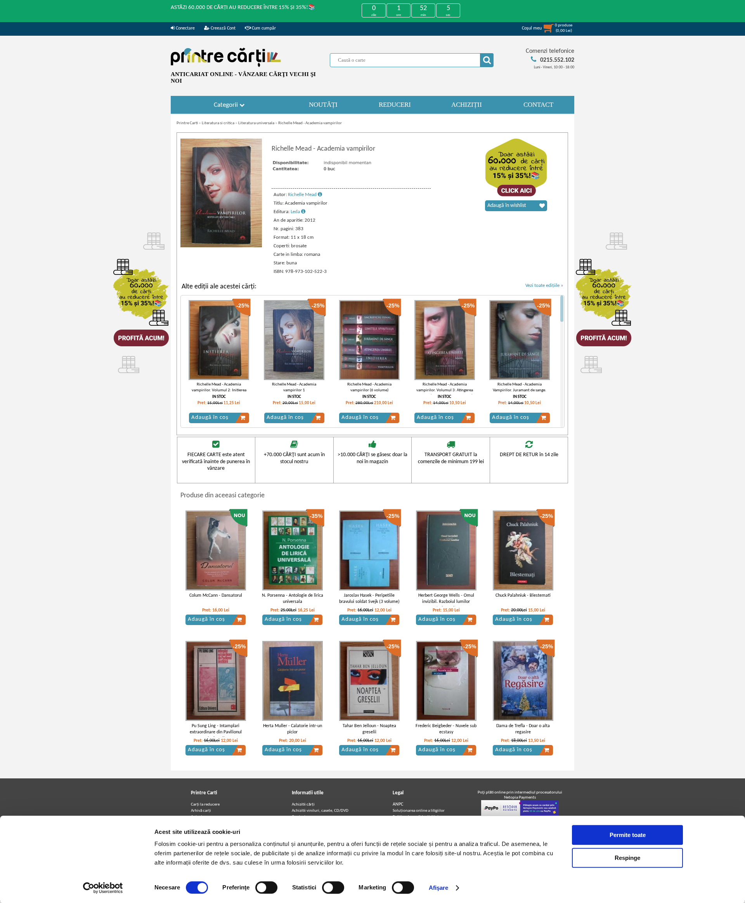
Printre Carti (187, 123)
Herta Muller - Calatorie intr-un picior (292, 729)
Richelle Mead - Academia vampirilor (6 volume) (369, 387)
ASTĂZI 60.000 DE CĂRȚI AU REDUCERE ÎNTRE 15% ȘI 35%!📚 (243, 7)
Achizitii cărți (303, 804)
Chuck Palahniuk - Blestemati (523, 595)
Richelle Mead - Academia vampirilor (310, 123)
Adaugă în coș (210, 417)
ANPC (398, 804)
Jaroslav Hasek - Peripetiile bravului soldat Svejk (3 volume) (369, 598)
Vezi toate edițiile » (544, 285)
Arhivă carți (201, 811)
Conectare (185, 28)
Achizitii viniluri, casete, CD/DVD (320, 811)
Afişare (439, 887)
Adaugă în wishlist (506, 205)
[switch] (266, 887)
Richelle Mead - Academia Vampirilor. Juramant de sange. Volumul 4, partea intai (519, 390)
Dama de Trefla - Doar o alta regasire (523, 729)
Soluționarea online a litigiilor (419, 811)
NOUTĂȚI (323, 104)
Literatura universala (256, 123)
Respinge (627, 857)
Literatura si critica (218, 123)
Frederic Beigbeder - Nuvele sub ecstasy (446, 729)
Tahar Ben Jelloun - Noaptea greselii (369, 729)
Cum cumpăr (263, 28)
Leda (296, 211)
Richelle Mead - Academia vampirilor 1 (294, 387)
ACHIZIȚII (466, 104)
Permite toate (628, 835)
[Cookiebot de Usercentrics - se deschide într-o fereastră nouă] (103, 888)
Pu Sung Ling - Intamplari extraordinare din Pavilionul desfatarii (216, 733)
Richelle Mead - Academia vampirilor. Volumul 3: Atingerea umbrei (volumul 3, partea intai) (444, 390)
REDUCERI (395, 104)
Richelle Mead (303, 194)
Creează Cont (223, 28)
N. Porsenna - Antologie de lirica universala (292, 598)
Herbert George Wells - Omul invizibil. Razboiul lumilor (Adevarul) (446, 602)
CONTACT (538, 104)
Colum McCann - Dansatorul (215, 595)
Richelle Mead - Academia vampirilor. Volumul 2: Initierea (219, 387)
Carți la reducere (205, 804)
